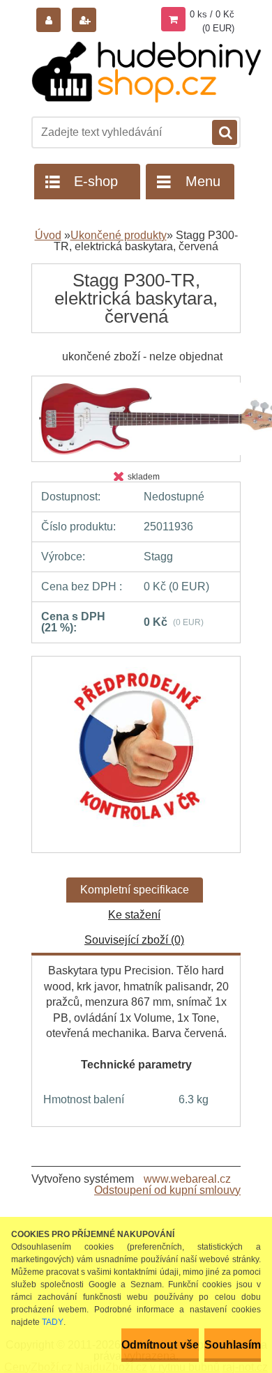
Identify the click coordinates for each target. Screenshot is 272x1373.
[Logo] (146, 72)
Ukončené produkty (118, 235)
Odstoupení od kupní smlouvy (167, 1190)
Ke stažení (134, 915)
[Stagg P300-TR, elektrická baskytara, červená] (136, 755)
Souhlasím (232, 1345)
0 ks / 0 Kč (212, 14)
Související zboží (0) (134, 940)
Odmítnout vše (160, 1345)
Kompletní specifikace (134, 890)
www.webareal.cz (187, 1179)
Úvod (48, 235)
